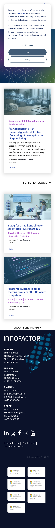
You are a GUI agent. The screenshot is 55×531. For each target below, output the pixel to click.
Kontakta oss (11, 443)
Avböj (27, 59)
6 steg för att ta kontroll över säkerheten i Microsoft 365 (25, 226)
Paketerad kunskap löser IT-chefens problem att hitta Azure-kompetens (27, 292)
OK (27, 52)
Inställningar (27, 45)
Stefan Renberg (23, 240)
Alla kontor (29, 443)
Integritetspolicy (14, 446)
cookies (21, 13)
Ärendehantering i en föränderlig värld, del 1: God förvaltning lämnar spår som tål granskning (26, 133)
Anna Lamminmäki (25, 159)
